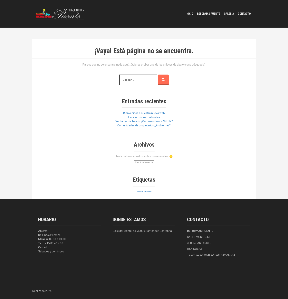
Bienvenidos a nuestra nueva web (144, 113)
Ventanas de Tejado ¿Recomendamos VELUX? (144, 121)
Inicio (189, 13)
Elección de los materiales (144, 117)
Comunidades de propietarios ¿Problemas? (144, 125)
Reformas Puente (208, 13)
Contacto (244, 13)
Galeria (229, 13)
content (140, 191)
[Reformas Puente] (59, 13)
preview (147, 191)
